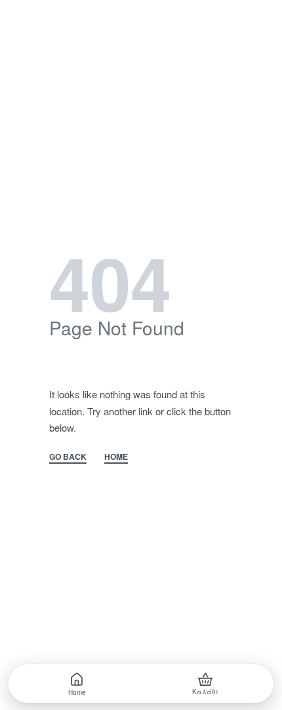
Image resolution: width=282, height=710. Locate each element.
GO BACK (68, 457)
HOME (116, 457)
